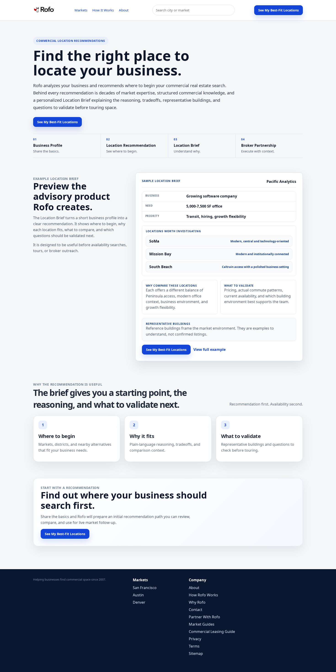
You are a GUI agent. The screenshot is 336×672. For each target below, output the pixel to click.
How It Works (103, 10)
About (123, 10)
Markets (81, 10)
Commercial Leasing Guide (212, 631)
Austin (138, 594)
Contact (195, 609)
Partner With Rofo (204, 616)
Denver (139, 602)
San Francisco (145, 587)
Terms (194, 646)
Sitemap (196, 653)
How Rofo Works (203, 594)
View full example (209, 349)
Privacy (195, 638)
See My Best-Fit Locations (278, 10)
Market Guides (201, 624)
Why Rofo (197, 602)
